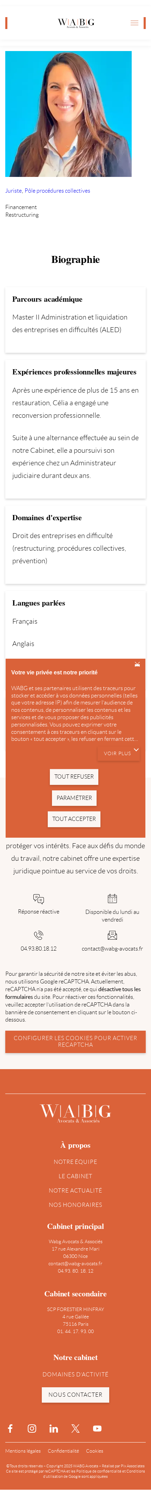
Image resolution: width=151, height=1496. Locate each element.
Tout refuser (137, 665)
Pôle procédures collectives (57, 191)
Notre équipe (76, 1162)
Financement (21, 207)
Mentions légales (23, 1451)
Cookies (94, 1451)
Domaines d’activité (75, 1374)
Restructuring (22, 215)
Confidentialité (63, 1451)
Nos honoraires (75, 1205)
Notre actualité (75, 1191)
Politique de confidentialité (99, 1471)
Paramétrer (74, 798)
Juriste (13, 191)
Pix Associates (133, 1466)
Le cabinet (75, 1176)
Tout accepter (74, 819)
